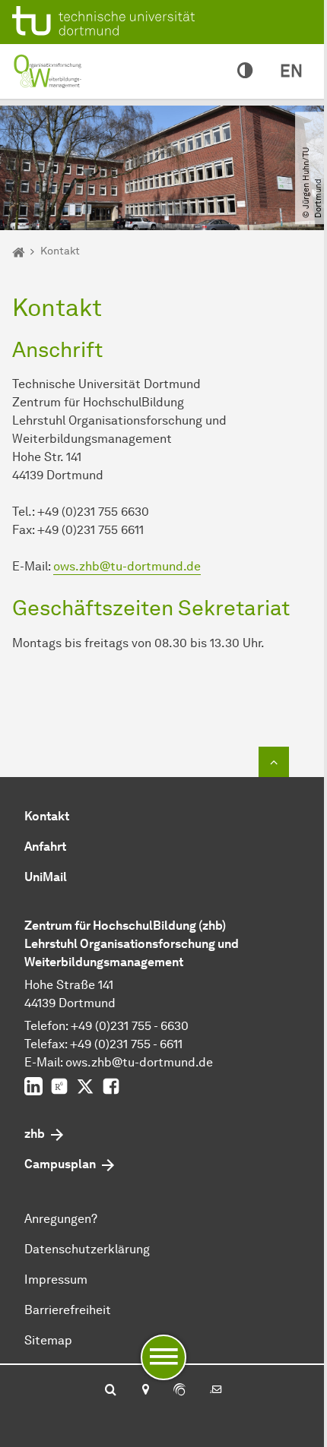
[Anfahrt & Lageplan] (145, 1391)
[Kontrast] (245, 71)
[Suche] (111, 1391)
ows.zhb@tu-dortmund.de (127, 566)
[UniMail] (216, 1391)
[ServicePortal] (179, 1391)
